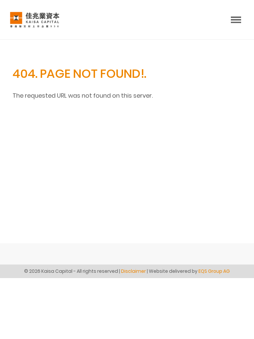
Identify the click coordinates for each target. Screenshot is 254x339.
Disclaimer (133, 271)
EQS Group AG (214, 271)
